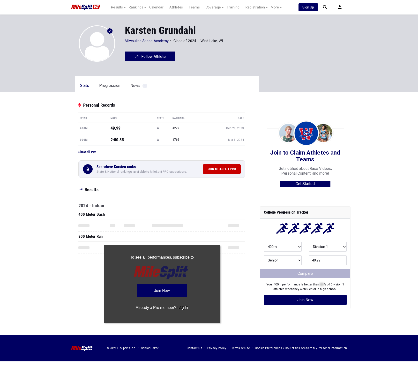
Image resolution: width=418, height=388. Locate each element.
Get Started (305, 183)
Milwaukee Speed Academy (147, 41)
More (275, 7)
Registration (255, 7)
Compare (305, 273)
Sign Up (308, 7)
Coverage (213, 7)
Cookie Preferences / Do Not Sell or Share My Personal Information (301, 348)
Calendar (156, 7)
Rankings (136, 7)
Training (233, 7)
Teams (194, 7)
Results (117, 7)
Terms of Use (240, 348)
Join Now (305, 300)
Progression (109, 85)
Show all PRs (87, 152)
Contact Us (194, 348)
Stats (84, 85)
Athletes (176, 7)
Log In (182, 308)
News (138, 85)
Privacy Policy (216, 348)
